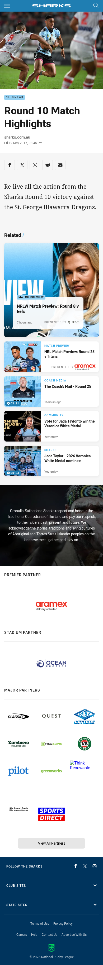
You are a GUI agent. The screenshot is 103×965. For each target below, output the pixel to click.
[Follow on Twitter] (85, 866)
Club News (14, 97)
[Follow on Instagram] (94, 866)
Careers (21, 934)
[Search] (96, 5)
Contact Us (49, 934)
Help (34, 934)
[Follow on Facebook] (75, 866)
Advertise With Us (74, 934)
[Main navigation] (7, 6)
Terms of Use (39, 923)
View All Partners (51, 843)
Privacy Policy (63, 923)
